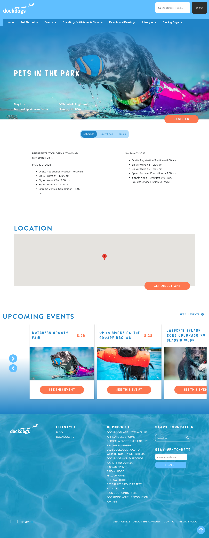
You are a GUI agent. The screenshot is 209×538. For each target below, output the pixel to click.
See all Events (190, 314)
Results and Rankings (122, 22)
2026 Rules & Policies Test (124, 484)
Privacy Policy (189, 521)
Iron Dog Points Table (122, 493)
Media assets (121, 521)
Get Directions (167, 286)
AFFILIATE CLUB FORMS (121, 437)
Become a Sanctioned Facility (127, 441)
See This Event (62, 389)
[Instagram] (17, 521)
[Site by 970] (27, 521)
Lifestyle (147, 22)
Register (181, 119)
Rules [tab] (122, 134)
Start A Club (115, 488)
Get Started (27, 22)
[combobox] (172, 7)
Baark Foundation (174, 426)
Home (10, 22)
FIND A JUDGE (115, 471)
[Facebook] (11, 521)
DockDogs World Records (125, 458)
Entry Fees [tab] (107, 134)
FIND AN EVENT (116, 467)
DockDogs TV (65, 437)
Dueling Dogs (171, 22)
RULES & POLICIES (117, 480)
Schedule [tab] (88, 134)
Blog (59, 432)
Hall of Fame (116, 475)
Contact (170, 521)
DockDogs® (24, 429)
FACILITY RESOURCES (120, 462)
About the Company (147, 521)
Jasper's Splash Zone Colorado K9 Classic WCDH (186, 335)
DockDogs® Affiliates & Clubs (81, 22)
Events (48, 22)
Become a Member (119, 445)
